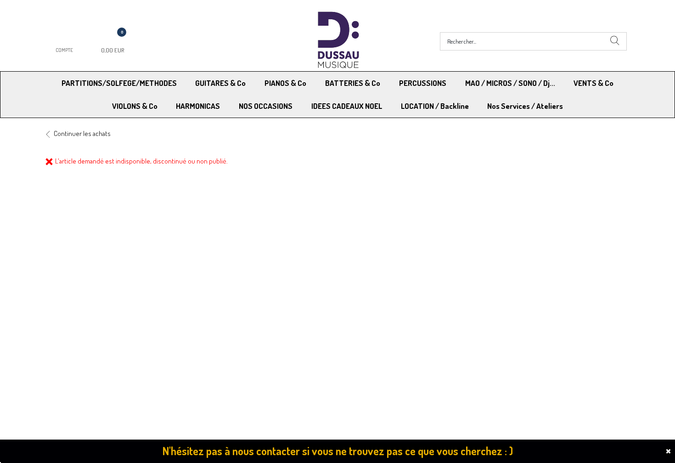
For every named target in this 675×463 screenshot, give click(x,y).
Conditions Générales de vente (383, 344)
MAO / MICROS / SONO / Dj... (510, 83)
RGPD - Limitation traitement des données (398, 356)
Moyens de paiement (225, 344)
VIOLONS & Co (135, 106)
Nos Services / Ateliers (525, 106)
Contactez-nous (219, 356)
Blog (489, 356)
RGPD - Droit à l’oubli (80, 356)
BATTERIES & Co (352, 83)
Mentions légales (507, 344)
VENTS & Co (593, 83)
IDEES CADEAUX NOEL (346, 106)
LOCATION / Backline (435, 106)
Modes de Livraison (79, 344)
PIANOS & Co (285, 83)
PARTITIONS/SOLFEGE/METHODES (119, 83)
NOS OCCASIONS (265, 106)
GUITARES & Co (220, 83)
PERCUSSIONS (422, 83)
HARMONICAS (198, 106)
